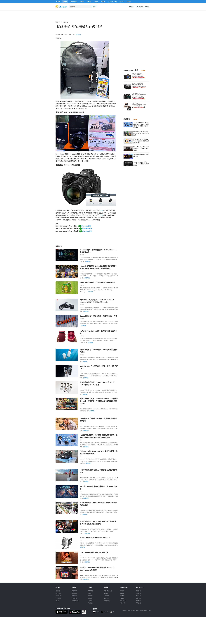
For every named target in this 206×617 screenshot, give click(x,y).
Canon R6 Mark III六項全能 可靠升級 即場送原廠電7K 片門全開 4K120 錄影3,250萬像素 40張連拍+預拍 (139, 96)
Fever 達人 (58, 593)
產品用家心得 (75, 600)
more (142, 70)
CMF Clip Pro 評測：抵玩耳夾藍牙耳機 (94, 552)
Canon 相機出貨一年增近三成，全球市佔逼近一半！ (98, 316)
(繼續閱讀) (88, 261)
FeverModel (59, 595)
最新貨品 (122, 593)
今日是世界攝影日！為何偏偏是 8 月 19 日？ (96, 537)
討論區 (57, 600)
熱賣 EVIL (122, 603)
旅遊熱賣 (106, 593)
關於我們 (138, 591)
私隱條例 (138, 603)
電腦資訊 (90, 598)
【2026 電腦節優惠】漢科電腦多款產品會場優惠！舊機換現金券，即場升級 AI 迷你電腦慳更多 (99, 436)
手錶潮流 (90, 603)
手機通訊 (90, 595)
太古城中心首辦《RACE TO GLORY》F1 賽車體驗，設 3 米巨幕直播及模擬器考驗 (99, 522)
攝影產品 (90, 593)
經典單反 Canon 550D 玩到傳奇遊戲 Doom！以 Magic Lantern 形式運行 (97, 568)
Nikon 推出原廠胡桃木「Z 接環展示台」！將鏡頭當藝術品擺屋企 (141, 148)
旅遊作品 (106, 598)
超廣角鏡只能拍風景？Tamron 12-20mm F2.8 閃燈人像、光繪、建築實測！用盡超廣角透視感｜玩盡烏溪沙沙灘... (99, 401)
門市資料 (122, 591)
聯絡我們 (138, 593)
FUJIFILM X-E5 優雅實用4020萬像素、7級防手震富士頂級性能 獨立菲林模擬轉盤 (139, 85)
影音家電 (90, 600)
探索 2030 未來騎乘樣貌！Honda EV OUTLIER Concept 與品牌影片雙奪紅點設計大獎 (97, 301)
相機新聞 (78, 35)
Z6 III (101, 210)
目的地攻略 (107, 595)
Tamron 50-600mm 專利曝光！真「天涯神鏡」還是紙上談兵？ (141, 163)
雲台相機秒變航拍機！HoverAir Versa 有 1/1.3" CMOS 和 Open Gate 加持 (97, 383)
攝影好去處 (108, 591)
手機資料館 (74, 595)
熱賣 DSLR (123, 600)
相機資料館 (74, 591)
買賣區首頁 (90, 591)
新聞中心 (58, 22)
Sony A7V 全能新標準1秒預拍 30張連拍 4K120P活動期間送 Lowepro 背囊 (138, 75)
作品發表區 (58, 598)
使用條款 (138, 600)
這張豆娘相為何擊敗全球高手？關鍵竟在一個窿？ (97, 282)
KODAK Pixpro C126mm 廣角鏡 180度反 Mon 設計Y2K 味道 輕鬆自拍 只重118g (139, 105)
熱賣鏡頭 (122, 598)
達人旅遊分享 (107, 600)
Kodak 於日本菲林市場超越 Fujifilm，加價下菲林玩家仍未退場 (141, 133)
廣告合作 (138, 595)
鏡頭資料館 (74, 593)
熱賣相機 (122, 595)
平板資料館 (74, 598)
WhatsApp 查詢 (86, 226)
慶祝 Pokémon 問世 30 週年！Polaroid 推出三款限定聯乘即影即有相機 (141, 140)
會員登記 (138, 598)
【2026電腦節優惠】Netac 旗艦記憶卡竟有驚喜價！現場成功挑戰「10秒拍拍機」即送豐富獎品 (98, 267)
